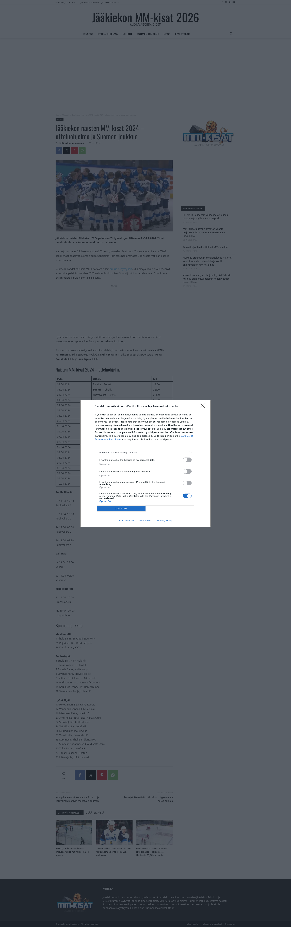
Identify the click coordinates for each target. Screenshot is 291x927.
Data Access (145, 520)
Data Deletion (126, 520)
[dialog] (145, 463)
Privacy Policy (164, 520)
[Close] (204, 406)
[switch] (187, 460)
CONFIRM (121, 508)
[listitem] (145, 452)
